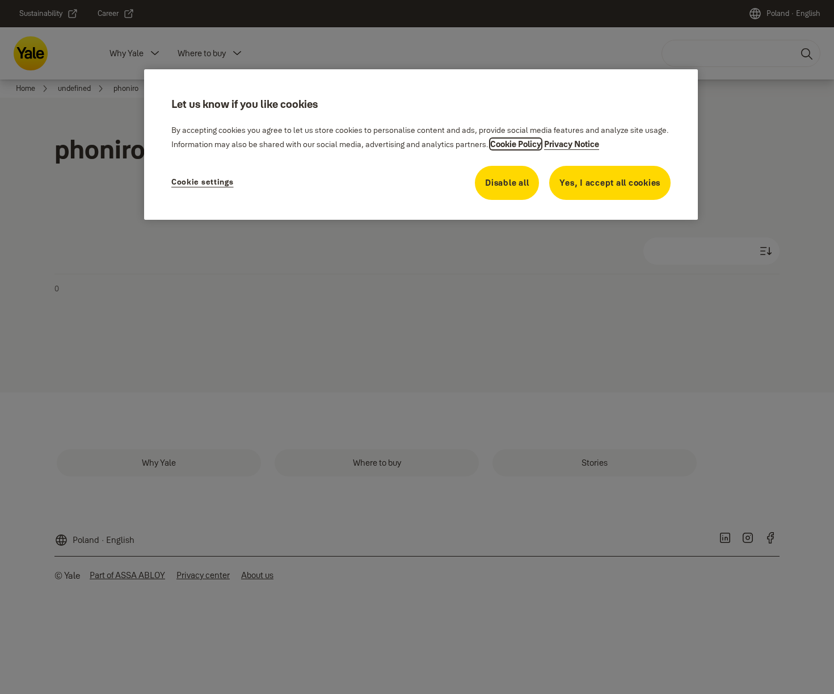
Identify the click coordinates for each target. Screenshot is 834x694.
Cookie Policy (515, 144)
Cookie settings (202, 182)
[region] (421, 144)
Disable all (507, 182)
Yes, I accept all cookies (609, 182)
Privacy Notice (571, 144)
